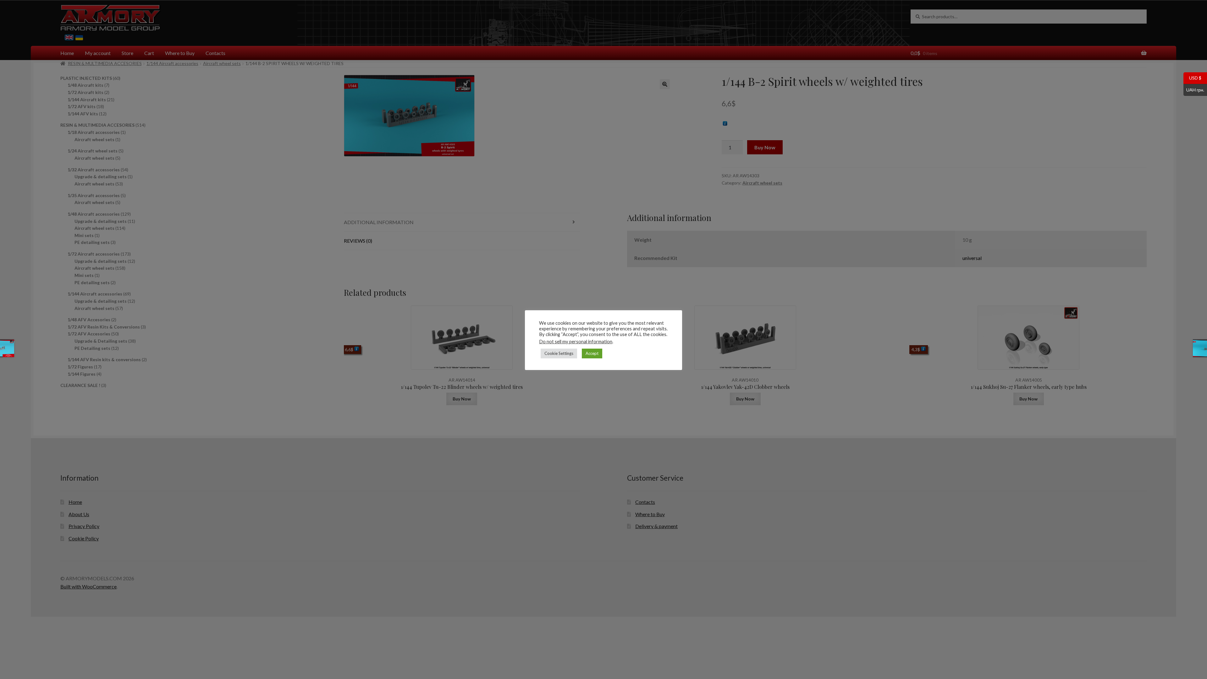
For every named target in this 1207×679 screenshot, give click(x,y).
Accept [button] (592, 353)
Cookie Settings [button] (558, 353)
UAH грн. (1193, 89)
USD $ (1192, 77)
